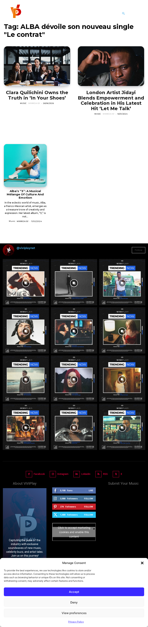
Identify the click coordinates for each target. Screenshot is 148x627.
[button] (142, 563)
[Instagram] (53, 474)
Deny (74, 602)
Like (91, 490)
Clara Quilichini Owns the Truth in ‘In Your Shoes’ (37, 95)
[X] (116, 474)
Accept (74, 592)
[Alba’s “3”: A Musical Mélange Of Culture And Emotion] (25, 165)
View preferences (74, 613)
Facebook (39, 474)
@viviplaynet (26, 248)
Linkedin (85, 474)
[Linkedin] (76, 474)
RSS (105, 474)
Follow (138, 249)
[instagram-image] (26, 282)
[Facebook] (29, 474)
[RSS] (98, 474)
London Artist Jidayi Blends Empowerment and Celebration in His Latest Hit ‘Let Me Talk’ (111, 100)
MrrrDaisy (34, 103)
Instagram (62, 474)
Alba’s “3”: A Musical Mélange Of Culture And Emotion (25, 194)
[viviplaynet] (15, 13)
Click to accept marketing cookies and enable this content (74, 532)
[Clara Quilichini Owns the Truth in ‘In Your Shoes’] (37, 66)
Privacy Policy (76, 621)
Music (23, 103)
